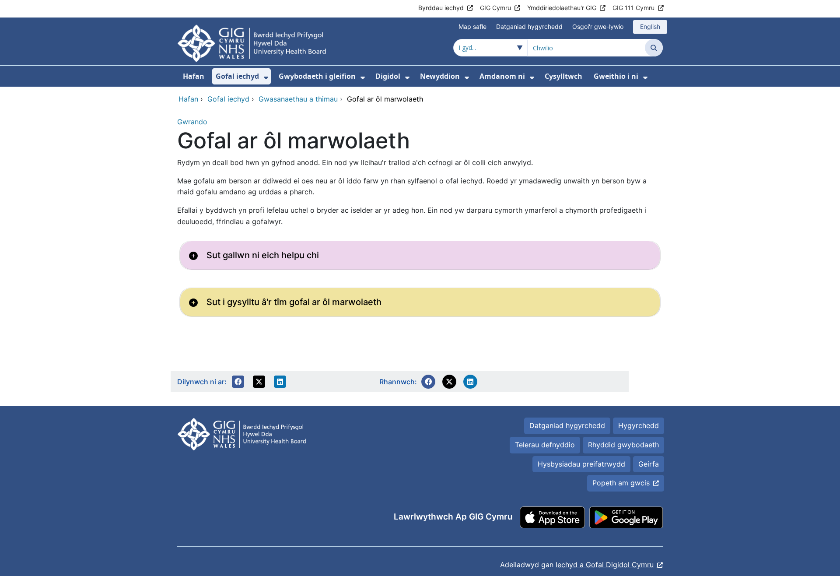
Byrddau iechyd (441, 7)
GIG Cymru (495, 7)
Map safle (472, 26)
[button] (238, 381)
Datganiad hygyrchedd (529, 26)
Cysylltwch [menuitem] (563, 76)
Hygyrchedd (638, 425)
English (650, 26)
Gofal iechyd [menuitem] (237, 76)
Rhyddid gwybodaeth (623, 444)
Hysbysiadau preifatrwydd (581, 464)
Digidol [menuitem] (387, 76)
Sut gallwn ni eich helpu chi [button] (262, 255)
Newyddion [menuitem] (440, 76)
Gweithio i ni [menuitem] (616, 76)
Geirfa (648, 464)
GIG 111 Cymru (633, 7)
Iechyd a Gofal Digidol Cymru (605, 564)
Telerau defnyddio (545, 444)
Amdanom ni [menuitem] (502, 76)
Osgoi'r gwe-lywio (597, 26)
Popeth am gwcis (621, 482)
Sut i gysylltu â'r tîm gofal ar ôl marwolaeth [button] (294, 302)
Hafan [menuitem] (193, 76)
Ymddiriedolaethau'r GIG (561, 7)
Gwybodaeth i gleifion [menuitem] (317, 76)
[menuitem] (266, 78)
